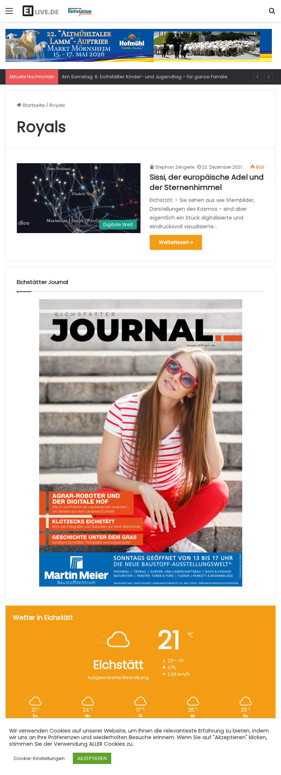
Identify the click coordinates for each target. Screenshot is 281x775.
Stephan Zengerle (174, 167)
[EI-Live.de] (57, 10)
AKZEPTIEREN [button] (92, 758)
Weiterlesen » (176, 242)
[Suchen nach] (272, 13)
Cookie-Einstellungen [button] (39, 758)
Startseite (33, 105)
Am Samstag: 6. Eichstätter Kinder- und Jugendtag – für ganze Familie (145, 76)
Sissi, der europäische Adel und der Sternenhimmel (207, 182)
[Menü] (9, 13)
